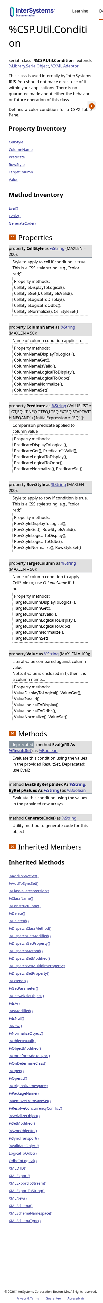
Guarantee (53, 1298)
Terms (34, 1298)
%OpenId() (18, 1078)
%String (57, 248)
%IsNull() (16, 1018)
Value (13, 179)
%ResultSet (20, 750)
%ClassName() (21, 898)
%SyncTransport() (24, 1138)
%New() (15, 1025)
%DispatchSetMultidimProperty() (37, 965)
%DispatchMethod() (26, 950)
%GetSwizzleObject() (26, 995)
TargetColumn (21, 171)
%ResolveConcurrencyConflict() (35, 1108)
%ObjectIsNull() (22, 1040)
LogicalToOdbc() (23, 1153)
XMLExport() (19, 1175)
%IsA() (14, 1003)
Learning (80, 11)
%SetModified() (22, 1123)
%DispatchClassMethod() (30, 928)
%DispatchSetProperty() (29, 973)
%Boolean (48, 750)
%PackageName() (24, 1093)
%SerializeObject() (24, 1115)
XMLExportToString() (26, 1190)
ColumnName (20, 149)
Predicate (17, 156)
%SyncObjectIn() (23, 1130)
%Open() (16, 1070)
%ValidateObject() (24, 1145)
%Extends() (18, 980)
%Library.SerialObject (29, 66)
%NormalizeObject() (26, 1033)
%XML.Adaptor (65, 66)
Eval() (13, 208)
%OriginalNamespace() (28, 1085)
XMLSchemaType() (25, 1220)
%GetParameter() (23, 988)
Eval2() (14, 215)
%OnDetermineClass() (27, 1063)
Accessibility (76, 1298)
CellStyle (16, 141)
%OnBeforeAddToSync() (29, 1055)
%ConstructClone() (24, 905)
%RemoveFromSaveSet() (30, 1100)
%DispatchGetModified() (30, 935)
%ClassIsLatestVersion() (29, 890)
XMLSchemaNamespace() (30, 1213)
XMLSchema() (20, 1205)
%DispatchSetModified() (29, 958)
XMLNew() (18, 1198)
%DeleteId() (19, 920)
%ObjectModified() (25, 1048)
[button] (12, 237)
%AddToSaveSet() (23, 875)
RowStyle (16, 164)
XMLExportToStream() (27, 1183)
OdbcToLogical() (23, 1160)
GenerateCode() (22, 223)
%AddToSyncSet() (23, 883)
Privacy (21, 1298)
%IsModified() (21, 1010)
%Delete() (17, 913)
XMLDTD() (17, 1168)
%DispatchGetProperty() (29, 943)
